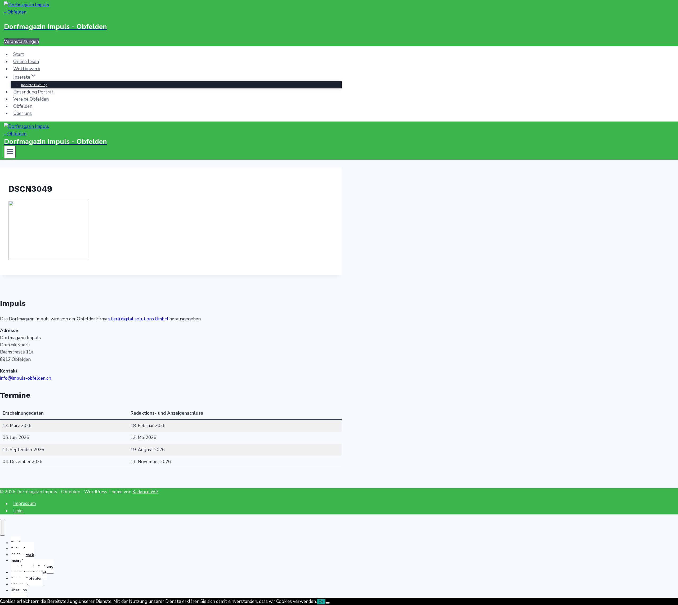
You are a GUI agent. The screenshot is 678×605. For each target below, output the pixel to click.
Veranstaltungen (21, 41)
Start (18, 54)
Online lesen (26, 62)
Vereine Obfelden (31, 99)
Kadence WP (145, 492)
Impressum (24, 504)
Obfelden (22, 106)
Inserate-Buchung (34, 85)
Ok (321, 602)
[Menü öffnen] (10, 152)
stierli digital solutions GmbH (138, 319)
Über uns (22, 113)
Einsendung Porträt (33, 92)
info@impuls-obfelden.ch (25, 378)
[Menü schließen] (2, 527)
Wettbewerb (26, 69)
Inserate (18, 560)
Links (18, 511)
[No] (327, 603)
